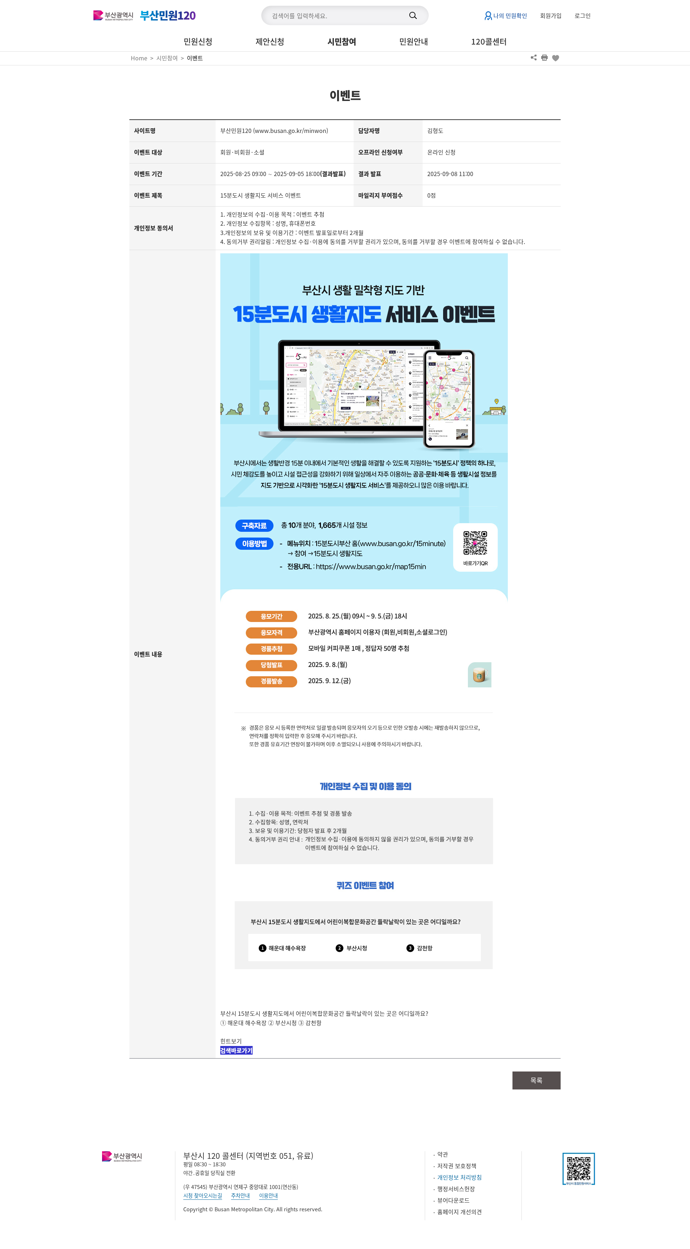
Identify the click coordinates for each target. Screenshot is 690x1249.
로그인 (583, 15)
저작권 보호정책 (457, 1165)
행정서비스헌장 (456, 1188)
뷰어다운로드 (453, 1200)
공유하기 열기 (533, 57)
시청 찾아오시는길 (202, 1195)
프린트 (544, 57)
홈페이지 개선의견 (459, 1211)
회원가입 (551, 15)
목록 (536, 1080)
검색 (413, 15)
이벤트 (195, 58)
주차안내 (240, 1195)
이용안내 (268, 1195)
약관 (442, 1154)
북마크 (555, 57)
